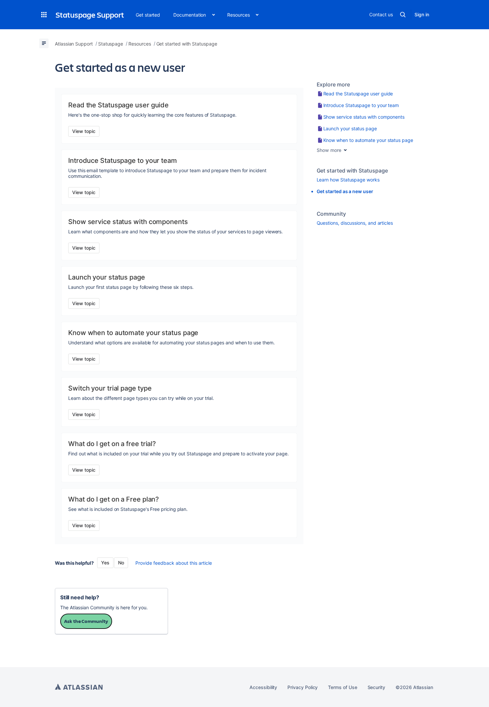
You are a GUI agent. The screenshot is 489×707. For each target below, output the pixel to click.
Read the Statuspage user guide (358, 93)
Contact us (381, 14)
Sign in (421, 14)
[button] (44, 15)
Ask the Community (86, 621)
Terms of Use (342, 687)
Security (376, 687)
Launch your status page (350, 128)
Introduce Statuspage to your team (361, 105)
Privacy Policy (302, 687)
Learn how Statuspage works (348, 179)
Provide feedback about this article (173, 563)
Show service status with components (364, 117)
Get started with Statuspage (352, 170)
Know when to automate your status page (368, 140)
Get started (148, 15)
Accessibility (263, 687)
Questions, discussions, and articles (355, 223)
